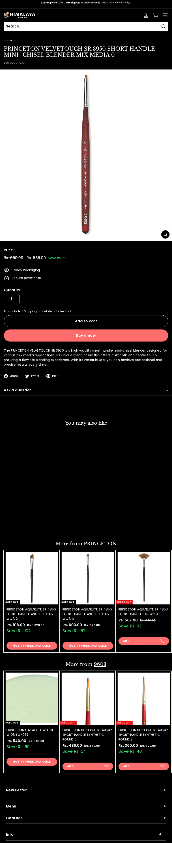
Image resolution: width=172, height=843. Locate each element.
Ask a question (18, 390)
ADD (14, 525)
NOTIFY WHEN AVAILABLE (32, 646)
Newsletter (86, 790)
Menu (86, 806)
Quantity (12, 289)
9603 (100, 664)
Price (8, 250)
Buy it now (86, 335)
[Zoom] (165, 234)
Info (83, 834)
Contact (86, 818)
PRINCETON (100, 544)
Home (8, 40)
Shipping (30, 311)
